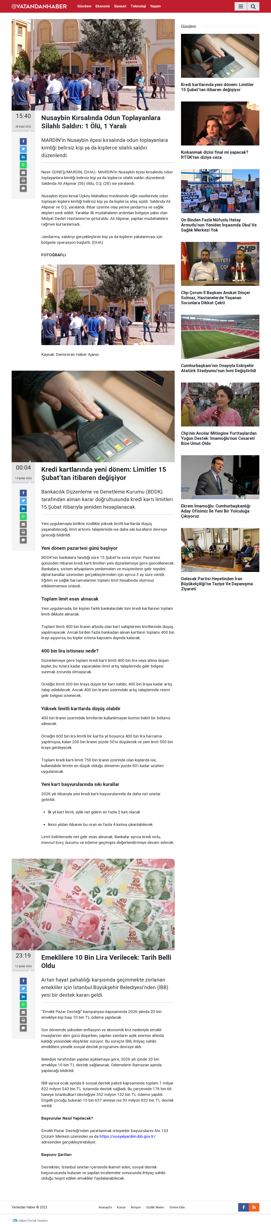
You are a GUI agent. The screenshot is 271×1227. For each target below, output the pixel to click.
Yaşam (155, 6)
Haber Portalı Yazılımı (33, 1220)
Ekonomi (102, 6)
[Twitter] (23, 149)
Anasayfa (105, 1207)
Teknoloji (138, 6)
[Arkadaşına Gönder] (23, 172)
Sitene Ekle (177, 1207)
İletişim (136, 1207)
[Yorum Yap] (23, 188)
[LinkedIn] (23, 157)
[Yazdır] (23, 180)
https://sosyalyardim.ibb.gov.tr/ (128, 1136)
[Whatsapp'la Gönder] (23, 165)
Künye (121, 1207)
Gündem (84, 6)
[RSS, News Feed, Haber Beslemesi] (254, 1207)
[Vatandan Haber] (39, 6)
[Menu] (241, 7)
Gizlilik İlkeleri (155, 1207)
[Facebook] (23, 141)
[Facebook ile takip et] (243, 1207)
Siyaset (120, 6)
